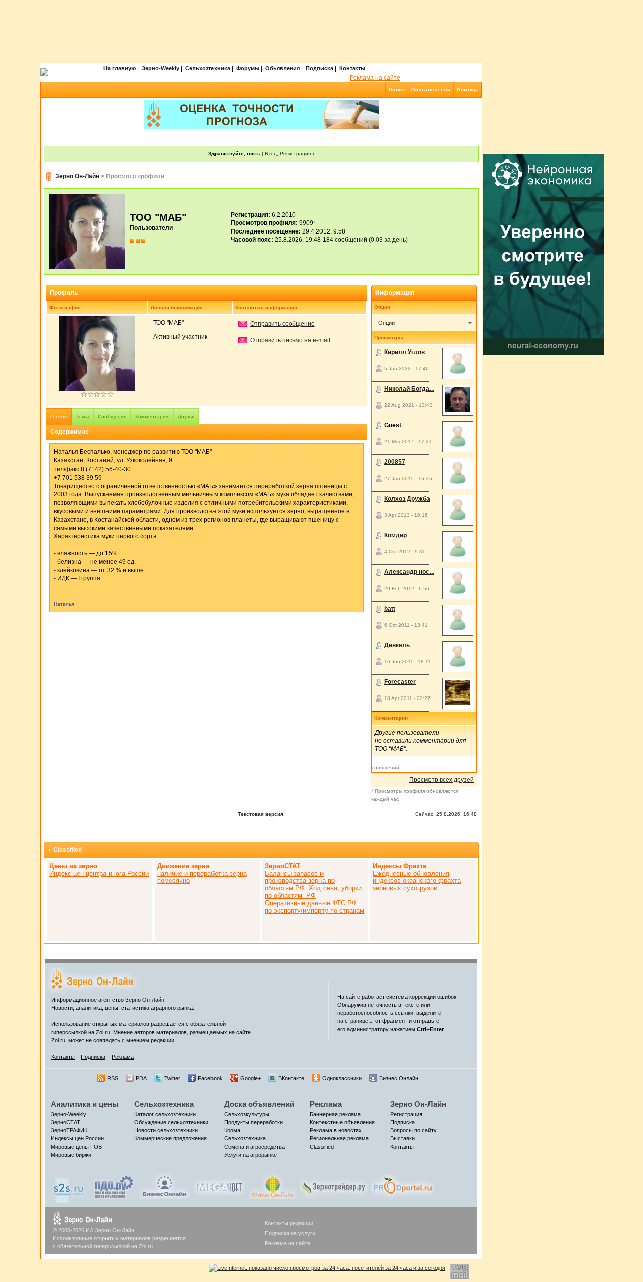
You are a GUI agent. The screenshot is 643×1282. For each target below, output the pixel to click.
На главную (119, 68)
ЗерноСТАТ (65, 1122)
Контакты (352, 68)
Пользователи (430, 89)
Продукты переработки (253, 1122)
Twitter (172, 1078)
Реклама (123, 1057)
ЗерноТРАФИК (69, 1130)
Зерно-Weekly (160, 68)
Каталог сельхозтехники (165, 1114)
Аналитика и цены (85, 1104)
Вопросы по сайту (413, 1130)
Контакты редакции (289, 1223)
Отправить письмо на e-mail (290, 340)
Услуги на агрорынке (250, 1155)
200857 (394, 461)
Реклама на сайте (375, 77)
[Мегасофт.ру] (219, 1185)
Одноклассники (342, 1078)
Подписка (319, 68)
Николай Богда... (409, 388)
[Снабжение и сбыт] (69, 1187)
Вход (271, 153)
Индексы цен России (77, 1138)
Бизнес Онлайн (398, 1078)
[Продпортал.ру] (403, 1185)
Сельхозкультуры (246, 1114)
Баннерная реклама (335, 1114)
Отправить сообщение (282, 323)
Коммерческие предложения (170, 1138)
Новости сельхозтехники (166, 1130)
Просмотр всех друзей (441, 779)
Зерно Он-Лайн (77, 176)
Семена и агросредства (254, 1147)
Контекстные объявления (342, 1122)
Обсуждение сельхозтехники (171, 1122)
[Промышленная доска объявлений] (114, 1186)
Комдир (395, 535)
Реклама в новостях (336, 1130)
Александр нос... (409, 571)
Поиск (397, 89)
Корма (232, 1130)
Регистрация (295, 153)
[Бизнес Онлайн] (164, 1185)
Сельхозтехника (207, 68)
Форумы (247, 68)
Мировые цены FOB (76, 1147)
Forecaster (400, 681)
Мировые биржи (71, 1155)
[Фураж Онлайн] (272, 1185)
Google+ (250, 1078)
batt (389, 608)
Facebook (210, 1078)
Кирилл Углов (404, 352)
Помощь (467, 89)
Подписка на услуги (290, 1233)
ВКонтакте (291, 1078)
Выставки (402, 1138)
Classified (67, 849)
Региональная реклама (339, 1138)
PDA (141, 1078)
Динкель (397, 645)
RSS (112, 1078)
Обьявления (282, 68)
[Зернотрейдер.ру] (334, 1185)
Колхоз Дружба (407, 498)
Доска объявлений (259, 1104)
